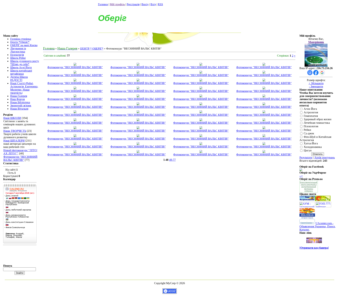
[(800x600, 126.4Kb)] (264, 120)
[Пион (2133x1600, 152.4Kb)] (75, 143)
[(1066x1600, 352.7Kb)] (138, 72)
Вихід (144, 4)
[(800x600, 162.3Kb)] (75, 120)
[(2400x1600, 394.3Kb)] (138, 80)
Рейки (307, 129)
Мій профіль (117, 4)
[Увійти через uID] (310, 72)
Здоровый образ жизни (317, 119)
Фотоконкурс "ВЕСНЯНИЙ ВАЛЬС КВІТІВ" (20, 158)
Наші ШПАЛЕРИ (14, 140)
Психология (311, 126)
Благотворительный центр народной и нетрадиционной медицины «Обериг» (308, 186)
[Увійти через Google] (322, 72)
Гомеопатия (311, 115)
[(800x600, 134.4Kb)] (75, 128)
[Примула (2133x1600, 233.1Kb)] (75, 135)
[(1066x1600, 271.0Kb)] (201, 64)
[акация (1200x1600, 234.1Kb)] (138, 64)
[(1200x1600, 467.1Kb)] (201, 112)
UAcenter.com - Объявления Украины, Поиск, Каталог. (317, 226)
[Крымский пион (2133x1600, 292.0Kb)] (264, 96)
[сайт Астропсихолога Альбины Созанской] (307, 200)
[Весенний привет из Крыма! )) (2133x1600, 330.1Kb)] (201, 96)
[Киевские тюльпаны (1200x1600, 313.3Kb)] (201, 143)
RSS (160, 4)
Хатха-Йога (311, 143)
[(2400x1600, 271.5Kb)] (264, 80)
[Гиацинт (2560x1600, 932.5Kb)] (138, 135)
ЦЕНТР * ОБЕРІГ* (91, 48)
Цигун (308, 150)
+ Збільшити (316, 83)
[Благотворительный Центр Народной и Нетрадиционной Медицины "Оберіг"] (300, 170)
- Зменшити (316, 86)
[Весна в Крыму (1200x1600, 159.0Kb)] (138, 151)
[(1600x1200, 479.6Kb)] (264, 112)
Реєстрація (133, 4)
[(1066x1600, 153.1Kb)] (75, 80)
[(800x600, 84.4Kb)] (264, 128)
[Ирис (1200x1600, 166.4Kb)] (75, 96)
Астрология (311, 112)
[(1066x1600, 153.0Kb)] (75, 88)
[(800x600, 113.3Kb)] (138, 120)
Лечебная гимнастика (317, 122)
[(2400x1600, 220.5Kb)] (201, 80)
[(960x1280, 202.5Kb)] (138, 104)
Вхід (153, 4)
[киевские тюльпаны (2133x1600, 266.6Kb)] (138, 143)
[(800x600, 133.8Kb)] (201, 128)
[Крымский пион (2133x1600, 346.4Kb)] (138, 96)
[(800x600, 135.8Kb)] (201, 120)
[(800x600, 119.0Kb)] (138, 128)
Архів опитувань (324, 157)
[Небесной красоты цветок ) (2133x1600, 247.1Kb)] (264, 88)
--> (301, 175)
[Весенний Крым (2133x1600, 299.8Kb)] (264, 151)
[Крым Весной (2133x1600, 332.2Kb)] (75, 151)
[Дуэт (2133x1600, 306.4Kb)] (201, 88)
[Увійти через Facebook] (316, 72)
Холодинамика (313, 147)
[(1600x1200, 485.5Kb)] (138, 112)
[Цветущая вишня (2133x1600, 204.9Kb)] (201, 135)
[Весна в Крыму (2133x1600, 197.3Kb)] (201, 151)
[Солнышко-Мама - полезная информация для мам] (307, 212)
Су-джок (309, 133)
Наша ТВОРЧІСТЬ (14, 130)
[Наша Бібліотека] (323, 200)
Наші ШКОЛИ (12, 118)
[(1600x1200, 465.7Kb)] (264, 104)
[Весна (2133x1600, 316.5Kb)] (264, 135)
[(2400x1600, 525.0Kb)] (264, 64)
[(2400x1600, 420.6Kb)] (138, 88)
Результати (305, 157)
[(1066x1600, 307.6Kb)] (201, 72)
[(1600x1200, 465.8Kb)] (75, 112)
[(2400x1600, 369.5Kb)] (75, 72)
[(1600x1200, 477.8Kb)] (201, 104)
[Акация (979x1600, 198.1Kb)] (75, 64)
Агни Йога (310, 108)
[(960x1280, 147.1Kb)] (75, 104)
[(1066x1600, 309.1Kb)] (264, 72)
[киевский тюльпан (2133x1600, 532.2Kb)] (264, 143)
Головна (103, 4)
